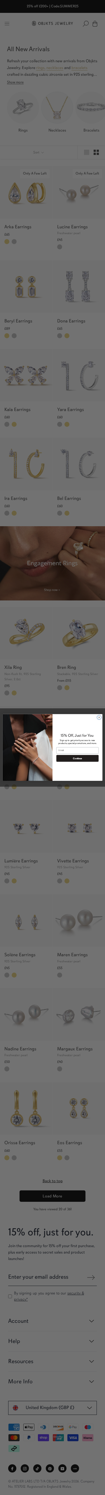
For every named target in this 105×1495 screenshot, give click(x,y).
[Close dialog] (99, 717)
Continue (77, 758)
